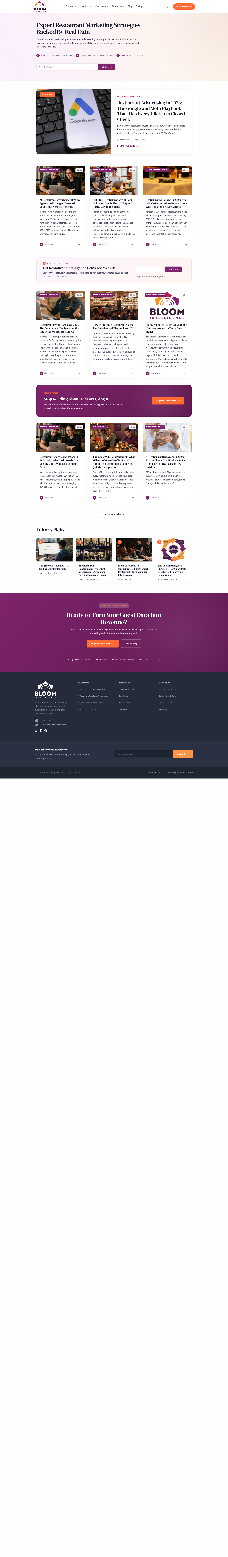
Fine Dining (163, 709)
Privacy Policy (154, 772)
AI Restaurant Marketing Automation (92, 703)
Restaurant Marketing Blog (129, 689)
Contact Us (123, 709)
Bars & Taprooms (166, 703)
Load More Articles (112, 514)
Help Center (123, 696)
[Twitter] (36, 730)
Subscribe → (183, 754)
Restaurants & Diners (167, 689)
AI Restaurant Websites (87, 709)
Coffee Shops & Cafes (167, 696)
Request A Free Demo (166, 400)
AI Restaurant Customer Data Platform (93, 689)
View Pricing (131, 643)
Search (108, 66)
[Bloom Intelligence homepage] (44, 6)
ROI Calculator (124, 703)
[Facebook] (45, 730)
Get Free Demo (183, 6)
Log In (167, 6)
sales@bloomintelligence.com (54, 724)
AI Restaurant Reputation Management (93, 696)
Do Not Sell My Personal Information (179, 772)
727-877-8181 (48, 720)
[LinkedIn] (41, 730)
